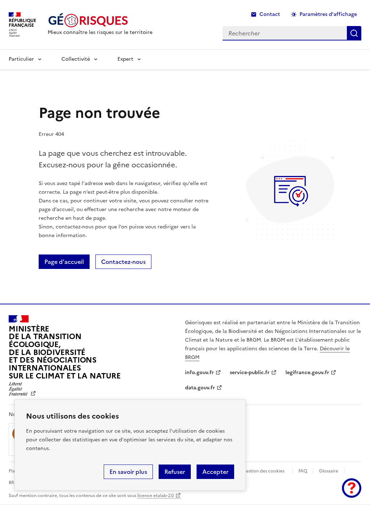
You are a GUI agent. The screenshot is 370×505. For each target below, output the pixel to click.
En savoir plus (128, 471)
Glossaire (328, 471)
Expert (125, 59)
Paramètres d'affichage (328, 14)
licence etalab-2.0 (155, 495)
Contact (269, 14)
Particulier (21, 59)
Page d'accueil (64, 261)
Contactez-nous (123, 261)
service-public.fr (250, 372)
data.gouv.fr (200, 387)
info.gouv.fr (199, 372)
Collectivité (75, 59)
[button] (351, 488)
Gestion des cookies (263, 471)
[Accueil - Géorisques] (100, 20)
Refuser (174, 471)
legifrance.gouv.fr (307, 372)
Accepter (215, 471)
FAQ (302, 471)
